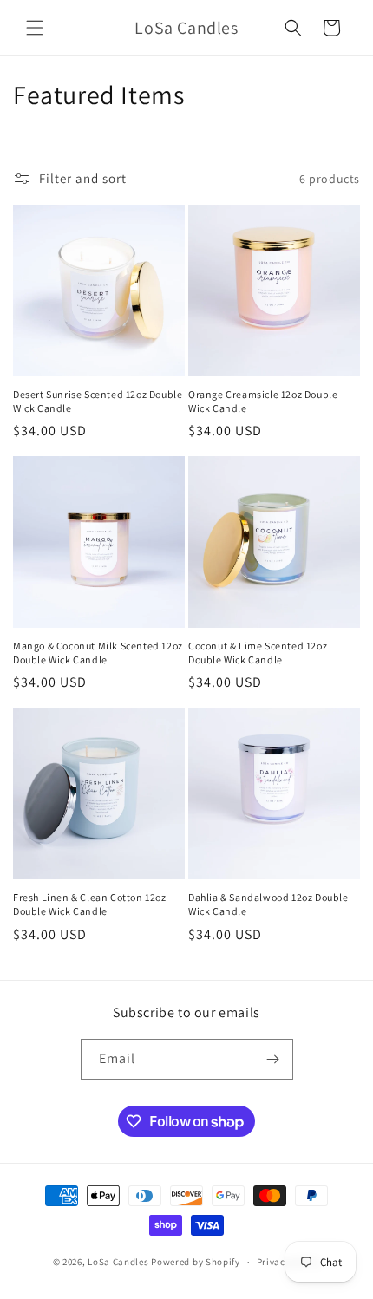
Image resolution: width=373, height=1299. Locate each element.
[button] (35, 28)
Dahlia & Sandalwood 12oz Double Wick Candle (268, 904)
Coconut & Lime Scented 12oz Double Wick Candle (257, 652)
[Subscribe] (273, 1059)
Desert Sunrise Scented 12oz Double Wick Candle (97, 401)
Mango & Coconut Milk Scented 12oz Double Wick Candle (98, 652)
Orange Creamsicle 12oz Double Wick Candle (262, 401)
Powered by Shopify (195, 1262)
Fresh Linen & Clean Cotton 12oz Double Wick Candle (90, 904)
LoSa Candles (118, 1262)
